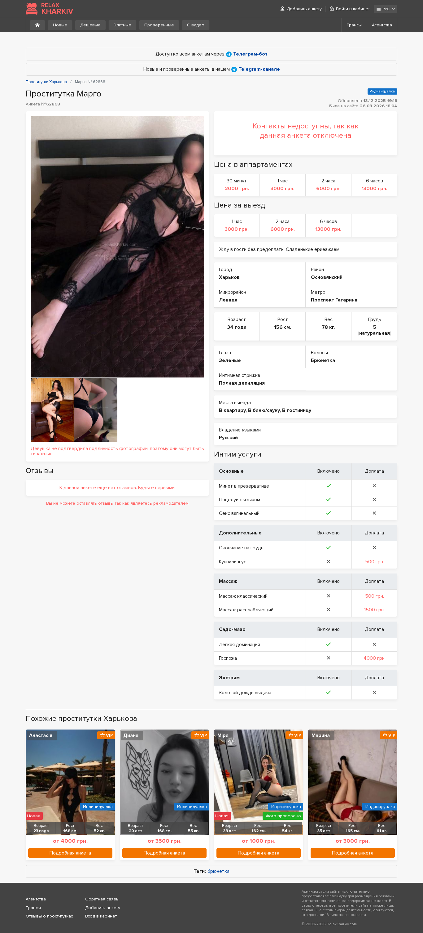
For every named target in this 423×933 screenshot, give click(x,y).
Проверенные (159, 25)
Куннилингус (232, 562)
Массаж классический (243, 596)
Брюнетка (323, 360)
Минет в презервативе (244, 486)
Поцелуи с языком (239, 500)
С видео (195, 25)
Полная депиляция (242, 383)
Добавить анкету (304, 8)
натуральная (374, 333)
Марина (321, 735)
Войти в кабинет (353, 8)
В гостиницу (296, 410)
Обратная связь (102, 899)
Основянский (326, 277)
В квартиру (232, 410)
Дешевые (90, 25)
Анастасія (40, 735)
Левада (228, 300)
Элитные (122, 25)
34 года (236, 327)
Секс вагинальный (239, 513)
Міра (223, 735)
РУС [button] (386, 9)
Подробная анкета (70, 853)
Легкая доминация (239, 644)
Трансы (354, 25)
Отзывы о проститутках (49, 916)
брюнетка (218, 871)
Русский (228, 438)
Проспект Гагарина (334, 300)
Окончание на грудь (241, 548)
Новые (60, 25)
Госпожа (228, 658)
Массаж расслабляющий (246, 610)
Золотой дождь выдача (245, 693)
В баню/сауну (264, 410)
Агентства (382, 25)
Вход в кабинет (101, 916)
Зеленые (230, 360)
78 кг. (328, 327)
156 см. (282, 327)
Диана (130, 735)
